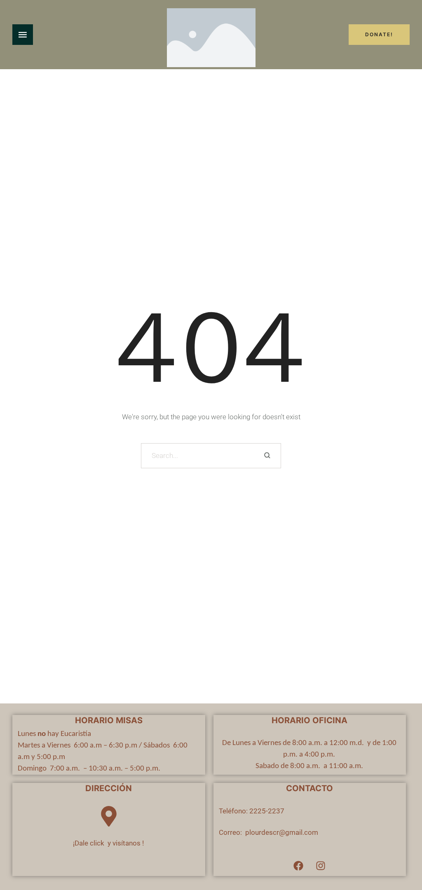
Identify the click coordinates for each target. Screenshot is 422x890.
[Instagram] (321, 866)
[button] (399, 855)
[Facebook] (298, 866)
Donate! (379, 34)
